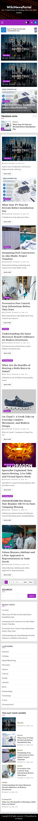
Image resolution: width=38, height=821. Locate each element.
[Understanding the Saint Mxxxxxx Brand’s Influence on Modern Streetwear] (19, 329)
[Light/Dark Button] (27, 22)
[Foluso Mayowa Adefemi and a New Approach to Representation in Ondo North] (19, 537)
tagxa (6, 58)
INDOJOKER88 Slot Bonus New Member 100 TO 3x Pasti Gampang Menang (18, 503)
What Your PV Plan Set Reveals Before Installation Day (19, 106)
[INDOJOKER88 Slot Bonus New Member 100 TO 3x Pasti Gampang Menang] (19, 496)
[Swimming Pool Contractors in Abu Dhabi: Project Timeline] (19, 237)
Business (6, 101)
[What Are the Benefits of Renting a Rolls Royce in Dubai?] (19, 360)
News (4, 687)
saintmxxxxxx (8, 343)
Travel (4, 700)
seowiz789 (7, 479)
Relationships (7, 691)
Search (7, 589)
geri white (7, 374)
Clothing (5, 656)
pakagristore (8, 111)
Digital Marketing (9, 660)
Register (35, 22)
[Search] (31, 22)
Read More (7, 174)
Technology (6, 696)
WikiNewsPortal (19, 7)
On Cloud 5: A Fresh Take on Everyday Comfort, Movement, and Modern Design (18, 421)
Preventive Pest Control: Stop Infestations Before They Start (16, 306)
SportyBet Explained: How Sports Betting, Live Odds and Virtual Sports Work (17, 473)
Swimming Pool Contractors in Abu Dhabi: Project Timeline (18, 255)
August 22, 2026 (19, 312)
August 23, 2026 (16, 58)
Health (4, 678)
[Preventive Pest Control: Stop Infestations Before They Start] (19, 288)
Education (6, 55)
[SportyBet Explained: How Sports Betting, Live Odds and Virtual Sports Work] (19, 455)
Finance (5, 669)
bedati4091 (7, 510)
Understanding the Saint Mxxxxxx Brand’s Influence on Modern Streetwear (18, 336)
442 (25, 582)
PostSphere (7, 312)
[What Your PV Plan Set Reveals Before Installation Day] (6, 126)
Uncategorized (7, 360)
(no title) (5, 610)
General (5, 674)
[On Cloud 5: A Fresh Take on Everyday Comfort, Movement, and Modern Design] (19, 401)
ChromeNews (29, 816)
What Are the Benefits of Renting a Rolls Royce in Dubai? (16, 368)
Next (30, 582)
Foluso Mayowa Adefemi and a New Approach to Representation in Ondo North (18, 557)
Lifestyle (7, 297)
